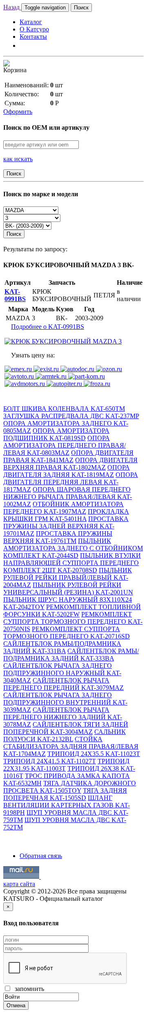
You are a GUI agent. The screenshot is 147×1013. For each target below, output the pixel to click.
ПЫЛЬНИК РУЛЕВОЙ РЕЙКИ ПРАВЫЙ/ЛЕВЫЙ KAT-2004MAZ (67, 577)
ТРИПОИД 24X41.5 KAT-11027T (49, 761)
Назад (12, 7)
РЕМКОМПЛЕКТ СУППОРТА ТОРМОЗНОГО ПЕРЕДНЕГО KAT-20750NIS (73, 621)
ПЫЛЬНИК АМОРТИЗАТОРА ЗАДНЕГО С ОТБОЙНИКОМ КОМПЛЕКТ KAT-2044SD (73, 548)
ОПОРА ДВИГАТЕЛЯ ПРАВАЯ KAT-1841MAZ (68, 456)
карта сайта (19, 883)
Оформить (17, 111)
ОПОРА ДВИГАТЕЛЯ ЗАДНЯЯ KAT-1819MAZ (66, 471)
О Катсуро (34, 29)
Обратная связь (41, 855)
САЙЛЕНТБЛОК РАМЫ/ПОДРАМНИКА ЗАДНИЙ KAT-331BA (62, 647)
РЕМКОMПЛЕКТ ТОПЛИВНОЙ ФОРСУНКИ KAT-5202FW (72, 610)
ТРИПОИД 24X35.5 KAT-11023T (93, 753)
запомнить (27, 988)
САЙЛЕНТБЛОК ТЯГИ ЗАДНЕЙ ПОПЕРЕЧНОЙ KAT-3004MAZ (65, 728)
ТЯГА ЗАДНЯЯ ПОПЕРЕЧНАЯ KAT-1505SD (65, 794)
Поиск (81, 7)
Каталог (31, 21)
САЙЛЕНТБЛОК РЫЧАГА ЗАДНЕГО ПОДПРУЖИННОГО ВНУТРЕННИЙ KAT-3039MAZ (65, 702)
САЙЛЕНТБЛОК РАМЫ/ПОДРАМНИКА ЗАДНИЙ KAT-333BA (71, 654)
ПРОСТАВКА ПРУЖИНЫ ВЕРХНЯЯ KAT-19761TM (57, 537)
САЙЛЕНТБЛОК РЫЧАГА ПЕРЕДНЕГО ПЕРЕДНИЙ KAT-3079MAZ (63, 684)
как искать (18, 158)
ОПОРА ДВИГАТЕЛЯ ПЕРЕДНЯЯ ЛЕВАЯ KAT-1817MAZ (70, 482)
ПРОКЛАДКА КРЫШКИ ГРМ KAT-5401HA (66, 515)
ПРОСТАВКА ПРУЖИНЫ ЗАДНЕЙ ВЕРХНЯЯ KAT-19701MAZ (66, 526)
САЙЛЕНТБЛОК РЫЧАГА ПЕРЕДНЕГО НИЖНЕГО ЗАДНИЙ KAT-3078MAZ (62, 717)
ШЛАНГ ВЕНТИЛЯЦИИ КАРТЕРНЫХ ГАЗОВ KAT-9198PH (66, 805)
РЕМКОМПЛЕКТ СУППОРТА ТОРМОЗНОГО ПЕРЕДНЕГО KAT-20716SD (66, 632)
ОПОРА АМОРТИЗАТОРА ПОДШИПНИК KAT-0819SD (56, 434)
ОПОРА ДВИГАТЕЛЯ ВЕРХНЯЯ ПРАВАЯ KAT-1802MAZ (70, 464)
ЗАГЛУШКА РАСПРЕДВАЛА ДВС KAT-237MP (71, 415)
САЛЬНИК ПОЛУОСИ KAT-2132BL (64, 735)
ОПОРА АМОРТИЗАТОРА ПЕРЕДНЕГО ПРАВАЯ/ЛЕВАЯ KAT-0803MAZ (64, 445)
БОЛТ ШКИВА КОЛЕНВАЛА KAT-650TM (64, 408)
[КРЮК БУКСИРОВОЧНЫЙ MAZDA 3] (63, 341)
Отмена (16, 1005)
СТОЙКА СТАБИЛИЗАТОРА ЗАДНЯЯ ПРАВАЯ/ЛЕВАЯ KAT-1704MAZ (70, 746)
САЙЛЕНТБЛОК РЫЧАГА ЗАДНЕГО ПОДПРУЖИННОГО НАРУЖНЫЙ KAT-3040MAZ (62, 673)
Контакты (33, 36)
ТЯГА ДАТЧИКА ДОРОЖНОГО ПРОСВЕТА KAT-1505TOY (69, 787)
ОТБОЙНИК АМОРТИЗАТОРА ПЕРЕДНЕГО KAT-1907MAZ (63, 508)
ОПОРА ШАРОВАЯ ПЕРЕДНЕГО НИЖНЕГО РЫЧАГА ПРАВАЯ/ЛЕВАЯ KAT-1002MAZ (67, 497)
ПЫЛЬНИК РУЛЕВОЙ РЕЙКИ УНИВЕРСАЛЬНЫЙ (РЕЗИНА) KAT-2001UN (68, 588)
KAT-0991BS (15, 295)
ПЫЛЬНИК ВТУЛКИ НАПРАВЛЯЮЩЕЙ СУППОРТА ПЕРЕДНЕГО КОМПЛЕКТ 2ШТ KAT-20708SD (72, 563)
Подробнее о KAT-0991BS (47, 326)
